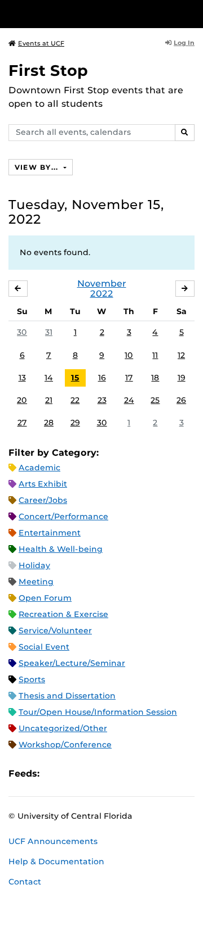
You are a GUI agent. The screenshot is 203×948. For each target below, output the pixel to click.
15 (75, 378)
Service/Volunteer (55, 630)
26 (181, 400)
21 (48, 400)
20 (22, 400)
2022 (101, 293)
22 (75, 400)
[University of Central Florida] (85, 13)
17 (129, 378)
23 (102, 400)
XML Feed (111, 773)
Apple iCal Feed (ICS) (54, 773)
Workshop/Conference (65, 745)
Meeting (36, 582)
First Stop (48, 70)
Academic (39, 467)
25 (155, 400)
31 (48, 332)
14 (49, 378)
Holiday (34, 565)
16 (102, 378)
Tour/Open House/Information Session (98, 712)
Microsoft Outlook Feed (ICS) (73, 773)
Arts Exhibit (43, 484)
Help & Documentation (56, 861)
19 (182, 378)
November (101, 283)
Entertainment (50, 533)
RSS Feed (92, 773)
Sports (32, 679)
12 (181, 355)
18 (155, 378)
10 (129, 355)
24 (129, 400)
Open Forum (45, 598)
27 (22, 423)
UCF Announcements (53, 841)
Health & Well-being (61, 549)
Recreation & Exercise (63, 614)
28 (49, 423)
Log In (184, 43)
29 (75, 423)
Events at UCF (41, 43)
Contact (24, 882)
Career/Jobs (43, 500)
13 (22, 378)
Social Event (44, 647)
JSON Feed (130, 773)
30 (22, 332)
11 (155, 355)
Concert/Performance (63, 516)
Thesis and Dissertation (67, 696)
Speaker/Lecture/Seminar (72, 663)
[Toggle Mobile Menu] (191, 13)
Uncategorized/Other (63, 728)
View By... (38, 167)
